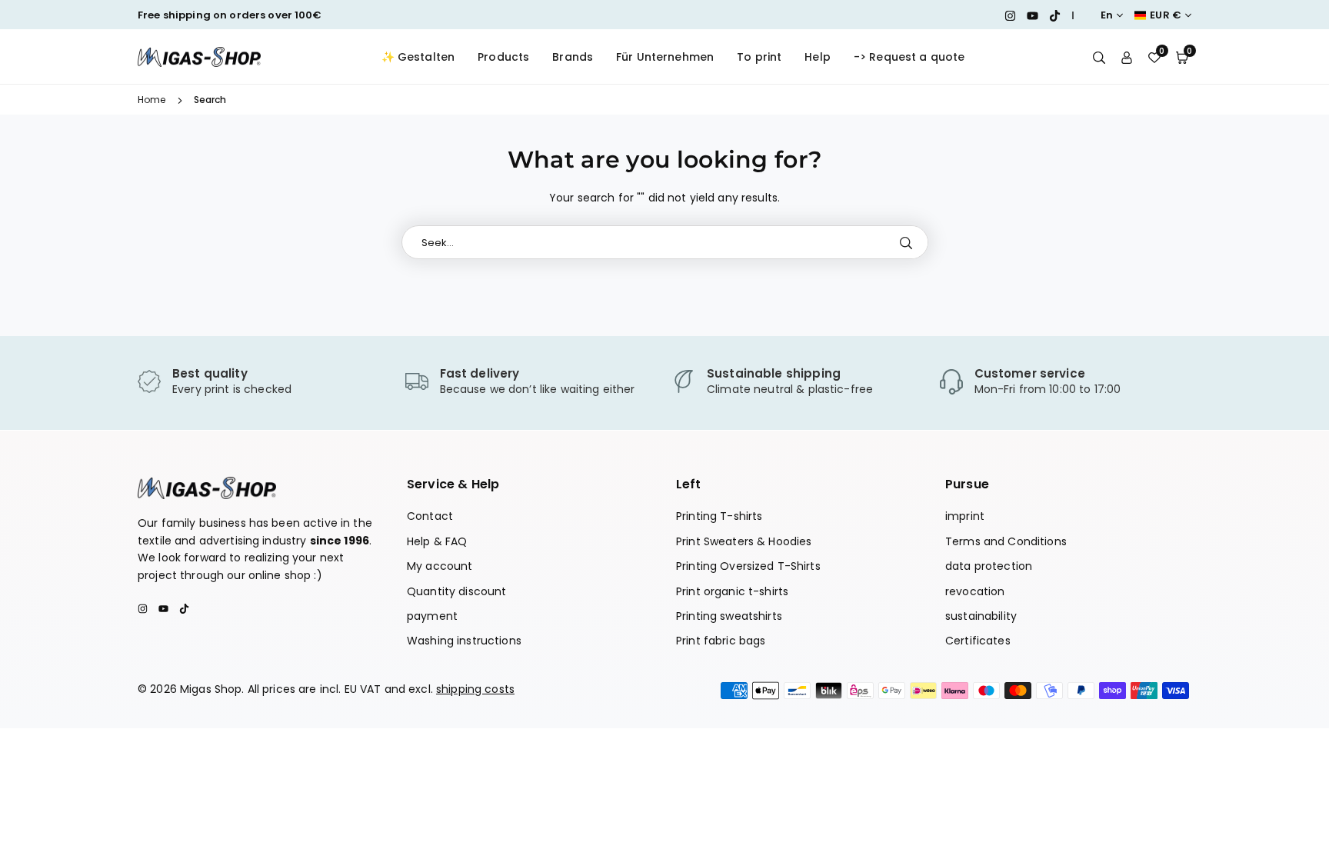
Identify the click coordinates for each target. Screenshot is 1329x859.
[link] (264, 382)
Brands (572, 57)
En (1107, 15)
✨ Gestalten (418, 57)
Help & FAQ (437, 541)
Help (817, 57)
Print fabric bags (720, 640)
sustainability (981, 616)
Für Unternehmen (665, 57)
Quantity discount (456, 591)
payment (432, 616)
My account (439, 566)
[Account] (1127, 57)
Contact (430, 516)
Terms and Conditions (1006, 541)
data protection (988, 566)
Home (152, 99)
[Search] (1099, 57)
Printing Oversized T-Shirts (748, 566)
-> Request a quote (909, 57)
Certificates (978, 640)
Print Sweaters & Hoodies (743, 541)
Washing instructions (464, 640)
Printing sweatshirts (729, 616)
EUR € (1165, 15)
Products (503, 57)
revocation (974, 591)
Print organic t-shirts (732, 591)
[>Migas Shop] (199, 56)
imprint (964, 516)
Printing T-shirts (719, 516)
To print (759, 57)
